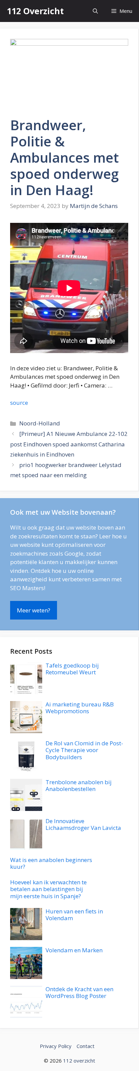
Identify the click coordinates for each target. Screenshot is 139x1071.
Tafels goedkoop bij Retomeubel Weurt (72, 668)
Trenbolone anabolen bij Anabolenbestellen (79, 785)
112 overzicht (79, 1060)
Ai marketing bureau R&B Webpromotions (80, 707)
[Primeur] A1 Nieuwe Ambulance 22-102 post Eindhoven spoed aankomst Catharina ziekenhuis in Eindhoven (69, 444)
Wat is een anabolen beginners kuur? (51, 863)
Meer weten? (33, 610)
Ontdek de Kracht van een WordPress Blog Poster (79, 992)
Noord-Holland (39, 423)
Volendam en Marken (74, 950)
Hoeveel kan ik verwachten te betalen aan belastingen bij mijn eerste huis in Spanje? (48, 889)
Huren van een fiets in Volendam (74, 914)
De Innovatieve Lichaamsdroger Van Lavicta (83, 824)
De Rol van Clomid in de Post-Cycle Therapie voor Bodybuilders (84, 750)
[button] (95, 11)
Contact (85, 1046)
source (19, 402)
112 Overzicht (35, 11)
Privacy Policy (56, 1046)
